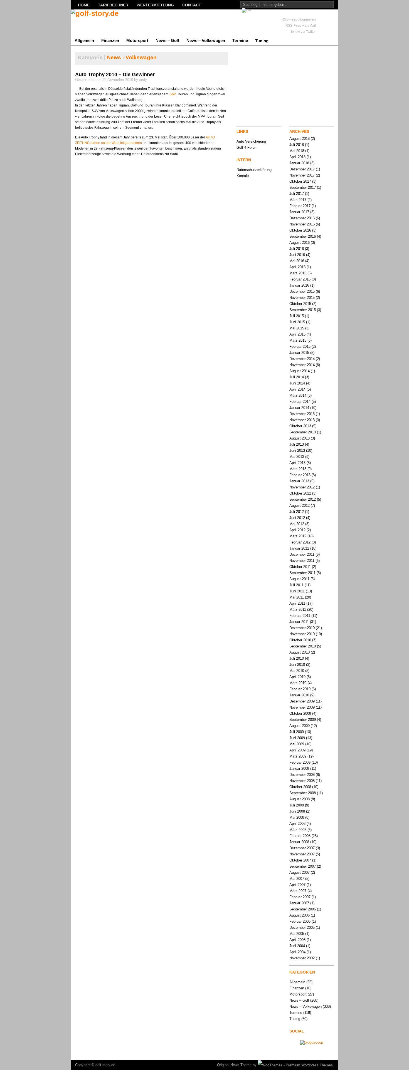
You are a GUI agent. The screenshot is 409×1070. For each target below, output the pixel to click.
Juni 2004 (297, 946)
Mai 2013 (296, 457)
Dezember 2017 (302, 169)
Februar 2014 (300, 401)
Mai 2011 (296, 597)
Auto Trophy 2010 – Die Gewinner (115, 74)
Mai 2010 (296, 671)
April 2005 (297, 940)
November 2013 (302, 420)
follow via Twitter (303, 32)
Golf (172, 94)
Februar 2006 (300, 921)
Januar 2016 (299, 285)
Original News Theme (234, 1065)
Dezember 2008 (302, 775)
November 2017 (302, 175)
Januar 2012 (299, 548)
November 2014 (302, 365)
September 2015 (302, 310)
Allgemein (84, 40)
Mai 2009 (296, 744)
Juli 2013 (296, 444)
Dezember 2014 (302, 359)
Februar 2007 (300, 897)
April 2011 (297, 603)
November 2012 (302, 487)
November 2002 (302, 958)
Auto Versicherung (251, 141)
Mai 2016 (296, 261)
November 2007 (302, 854)
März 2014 (297, 395)
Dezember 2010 (302, 628)
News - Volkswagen (132, 57)
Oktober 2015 (300, 304)
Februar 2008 (300, 836)
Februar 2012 (300, 542)
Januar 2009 (299, 768)
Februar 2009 (300, 762)
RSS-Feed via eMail (300, 26)
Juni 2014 (297, 383)
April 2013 (297, 463)
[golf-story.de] (125, 22)
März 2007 (297, 891)
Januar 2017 (299, 212)
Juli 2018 (296, 145)
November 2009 (302, 707)
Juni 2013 (297, 450)
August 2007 (299, 872)
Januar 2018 (299, 163)
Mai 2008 (296, 817)
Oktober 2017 (300, 181)
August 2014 (299, 371)
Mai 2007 (296, 879)
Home (84, 5)
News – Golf (167, 40)
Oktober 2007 (300, 860)
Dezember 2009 (302, 701)
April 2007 (297, 885)
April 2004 (297, 952)
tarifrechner (113, 5)
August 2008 (299, 799)
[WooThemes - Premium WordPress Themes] (295, 1065)
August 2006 (299, 915)
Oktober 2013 (300, 426)
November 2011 (301, 560)
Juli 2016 (296, 249)
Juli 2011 (296, 585)
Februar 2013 (300, 475)
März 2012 (297, 536)
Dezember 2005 (302, 927)
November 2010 (302, 634)
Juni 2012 (297, 518)
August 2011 (299, 579)
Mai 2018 (296, 151)
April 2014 (297, 389)
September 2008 (302, 793)
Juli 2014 (296, 377)
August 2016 (299, 242)
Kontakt (242, 176)
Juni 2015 (297, 322)
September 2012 (302, 499)
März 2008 (297, 830)
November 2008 (302, 781)
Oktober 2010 (300, 640)
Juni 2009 (297, 738)
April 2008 (297, 823)
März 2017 (297, 200)
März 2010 (297, 683)
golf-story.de (105, 1065)
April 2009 (297, 750)
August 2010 (299, 652)
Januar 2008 (299, 842)
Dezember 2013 (302, 414)
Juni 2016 (297, 255)
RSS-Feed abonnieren (299, 19)
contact (191, 5)
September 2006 (302, 909)
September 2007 (302, 866)
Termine (240, 40)
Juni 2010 (297, 664)
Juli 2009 (296, 732)
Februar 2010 (300, 689)
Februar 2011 (299, 616)
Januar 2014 (299, 408)
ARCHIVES (299, 131)
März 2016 (297, 273)
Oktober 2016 (300, 230)
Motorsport (137, 40)
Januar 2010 (299, 695)
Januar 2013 (299, 481)
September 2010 (302, 646)
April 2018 (297, 157)
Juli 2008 (296, 805)
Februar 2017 (300, 206)
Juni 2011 (297, 591)
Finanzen (110, 40)
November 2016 (302, 224)
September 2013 (302, 432)
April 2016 (297, 267)
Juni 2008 (297, 811)
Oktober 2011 (300, 567)
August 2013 (299, 438)
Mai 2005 (296, 934)
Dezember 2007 (302, 848)
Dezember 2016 (302, 218)
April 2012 (297, 530)
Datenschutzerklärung (254, 170)
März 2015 (297, 340)
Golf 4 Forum (247, 147)
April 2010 (297, 677)
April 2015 (297, 334)
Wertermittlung (155, 5)
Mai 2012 (296, 524)
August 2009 (299, 726)
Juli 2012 (296, 512)
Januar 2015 (299, 353)
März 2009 (297, 756)
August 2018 (299, 138)
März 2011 (297, 609)
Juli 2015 (296, 316)
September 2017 (302, 187)
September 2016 (302, 236)
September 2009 (302, 720)
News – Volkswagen (205, 40)
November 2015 (302, 298)
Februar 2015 (300, 346)
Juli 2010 (296, 658)
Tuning (261, 40)
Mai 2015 (296, 328)
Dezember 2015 (302, 291)
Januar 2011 (299, 622)
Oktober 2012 (300, 493)
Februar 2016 (300, 279)
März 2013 (297, 469)
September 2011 (302, 573)
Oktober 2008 (300, 787)
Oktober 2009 (300, 713)
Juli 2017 (296, 194)
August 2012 (299, 505)
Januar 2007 (299, 903)
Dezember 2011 (301, 554)
